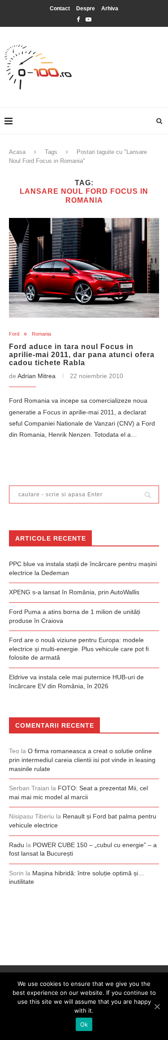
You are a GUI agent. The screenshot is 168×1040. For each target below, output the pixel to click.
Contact (60, 8)
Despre (85, 8)
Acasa (17, 152)
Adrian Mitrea (36, 375)
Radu (16, 844)
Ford (14, 334)
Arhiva (109, 8)
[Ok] (156, 1006)
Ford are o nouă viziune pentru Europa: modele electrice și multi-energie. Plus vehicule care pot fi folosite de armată (79, 648)
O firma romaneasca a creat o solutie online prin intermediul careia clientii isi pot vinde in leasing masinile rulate (82, 759)
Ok (84, 1024)
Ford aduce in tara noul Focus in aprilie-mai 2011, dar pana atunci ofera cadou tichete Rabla (82, 355)
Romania (41, 334)
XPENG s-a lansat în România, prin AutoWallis (74, 592)
